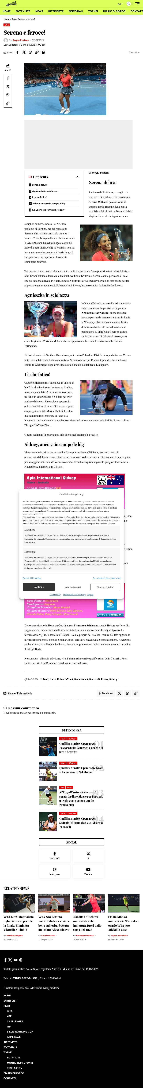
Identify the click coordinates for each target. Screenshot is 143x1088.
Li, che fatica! (39, 197)
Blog (14, 19)
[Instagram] (54, 871)
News (63, 739)
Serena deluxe (40, 184)
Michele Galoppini (14, 935)
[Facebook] (54, 855)
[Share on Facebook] (17, 52)
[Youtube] (88, 871)
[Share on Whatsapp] (30, 52)
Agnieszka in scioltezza (44, 191)
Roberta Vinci (65, 679)
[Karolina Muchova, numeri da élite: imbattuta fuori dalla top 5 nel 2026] (89, 903)
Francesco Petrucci (85, 935)
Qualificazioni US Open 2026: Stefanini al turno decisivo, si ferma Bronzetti (81, 823)
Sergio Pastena (21, 40)
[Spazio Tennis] (12, 3)
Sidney (113, 679)
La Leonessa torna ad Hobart (48, 209)
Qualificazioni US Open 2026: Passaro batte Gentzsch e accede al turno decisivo (81, 748)
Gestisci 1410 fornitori (32, 577)
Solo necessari (73, 587)
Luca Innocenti (48, 935)
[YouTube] (15, 960)
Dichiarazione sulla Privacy (74, 594)
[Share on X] (24, 52)
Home (6, 19)
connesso (22, 712)
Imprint (90, 594)
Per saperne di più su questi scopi (106, 577)
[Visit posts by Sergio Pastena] (5, 40)
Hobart (44, 679)
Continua (38, 587)
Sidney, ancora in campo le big (48, 203)
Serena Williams (98, 679)
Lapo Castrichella (119, 935)
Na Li (53, 679)
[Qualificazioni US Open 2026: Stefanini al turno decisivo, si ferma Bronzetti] (48, 821)
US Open (72, 739)
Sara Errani (81, 679)
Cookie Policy (55, 594)
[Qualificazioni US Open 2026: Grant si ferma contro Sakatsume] (48, 771)
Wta (7, 25)
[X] (88, 855)
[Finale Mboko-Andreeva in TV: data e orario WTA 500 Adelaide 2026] (124, 903)
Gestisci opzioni (105, 587)
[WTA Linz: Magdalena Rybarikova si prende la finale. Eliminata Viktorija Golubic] (19, 903)
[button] (113, 3)
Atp (62, 787)
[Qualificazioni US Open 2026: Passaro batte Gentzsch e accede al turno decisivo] (48, 746)
